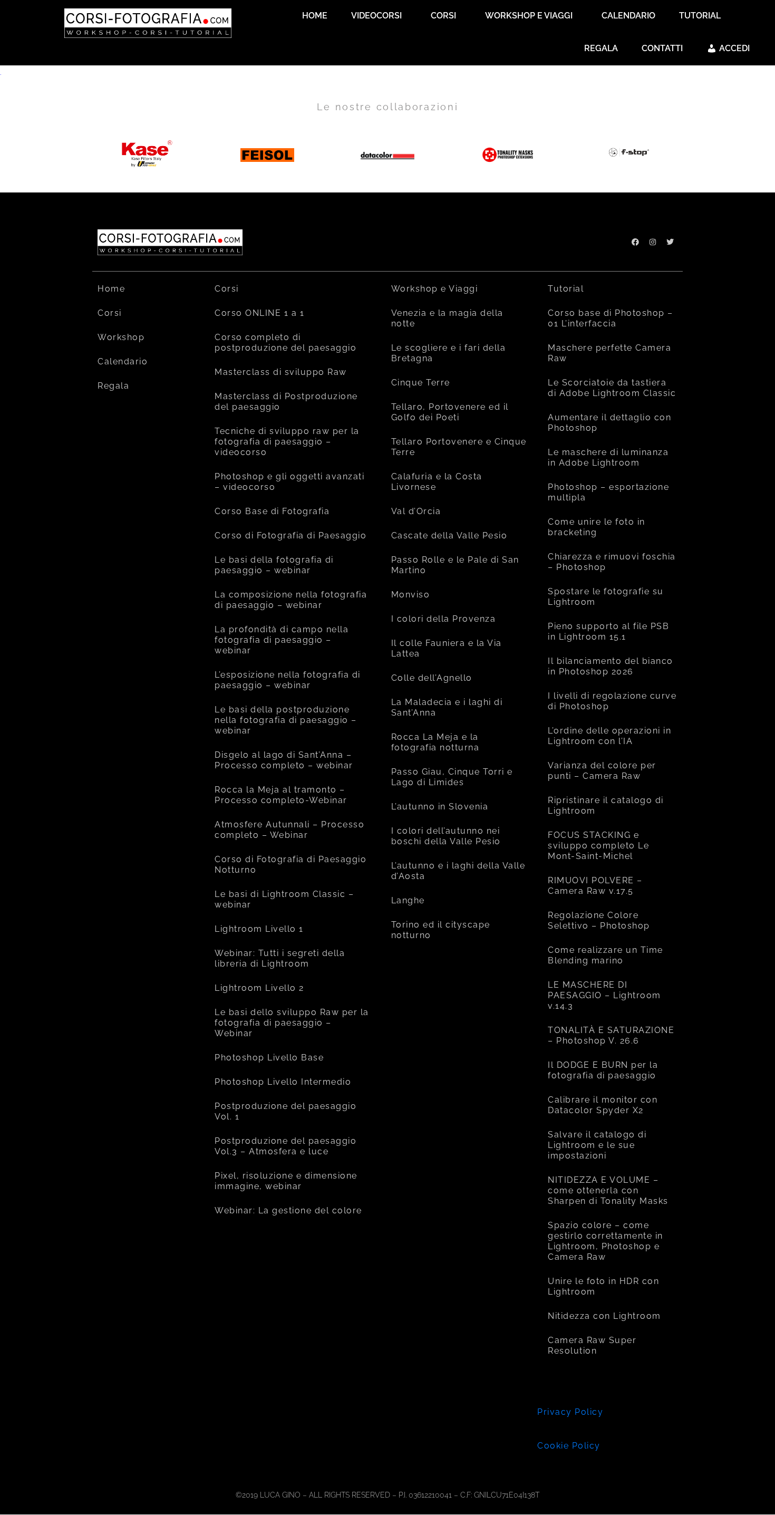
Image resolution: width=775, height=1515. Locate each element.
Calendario (123, 361)
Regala (113, 386)
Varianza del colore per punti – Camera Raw (602, 770)
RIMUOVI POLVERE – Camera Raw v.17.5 (595, 885)
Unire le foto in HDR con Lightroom (603, 1286)
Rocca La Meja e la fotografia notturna (435, 742)
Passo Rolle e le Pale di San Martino (455, 565)
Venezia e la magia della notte (447, 318)
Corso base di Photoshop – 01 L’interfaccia (610, 318)
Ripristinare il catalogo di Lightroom (606, 805)
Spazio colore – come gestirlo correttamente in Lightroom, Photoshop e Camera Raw (605, 1241)
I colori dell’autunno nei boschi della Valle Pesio (446, 836)
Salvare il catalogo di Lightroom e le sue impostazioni (597, 1145)
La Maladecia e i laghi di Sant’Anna (447, 707)
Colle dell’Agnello (431, 678)
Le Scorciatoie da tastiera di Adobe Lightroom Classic (612, 388)
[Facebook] (635, 242)
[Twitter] (670, 242)
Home (111, 289)
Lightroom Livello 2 (259, 988)
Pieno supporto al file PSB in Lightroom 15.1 (608, 631)
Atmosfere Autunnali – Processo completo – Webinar (289, 829)
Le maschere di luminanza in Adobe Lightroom (608, 457)
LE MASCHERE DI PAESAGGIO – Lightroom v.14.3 (604, 995)
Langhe (408, 900)
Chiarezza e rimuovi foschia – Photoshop (612, 562)
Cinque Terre (420, 383)
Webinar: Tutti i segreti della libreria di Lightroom (280, 958)
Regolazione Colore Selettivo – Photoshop (599, 920)
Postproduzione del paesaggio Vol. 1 (285, 1111)
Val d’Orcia (416, 511)
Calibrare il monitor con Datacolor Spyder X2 (602, 1105)
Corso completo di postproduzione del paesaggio (285, 342)
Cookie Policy (568, 1446)
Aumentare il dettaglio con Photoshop (609, 422)
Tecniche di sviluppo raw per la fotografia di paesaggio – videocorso (287, 441)
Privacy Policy (570, 1412)
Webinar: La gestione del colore (288, 1210)
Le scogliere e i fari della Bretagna (448, 353)
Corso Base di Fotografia (272, 511)
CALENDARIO (628, 16)
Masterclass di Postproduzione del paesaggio (286, 401)
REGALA (601, 48)
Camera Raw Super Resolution (592, 1345)
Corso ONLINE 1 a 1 (259, 313)
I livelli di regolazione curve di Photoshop (612, 701)
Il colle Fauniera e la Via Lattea (446, 648)
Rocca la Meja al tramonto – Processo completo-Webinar (281, 795)
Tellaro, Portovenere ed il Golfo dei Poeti (450, 412)
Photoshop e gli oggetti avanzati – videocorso (289, 481)
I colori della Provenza (443, 619)
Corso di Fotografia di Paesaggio (290, 535)
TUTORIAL (700, 16)
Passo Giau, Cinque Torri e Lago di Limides (452, 777)
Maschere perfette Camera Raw (609, 353)
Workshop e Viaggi (434, 289)
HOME (314, 16)
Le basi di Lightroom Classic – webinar (284, 899)
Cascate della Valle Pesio (449, 535)
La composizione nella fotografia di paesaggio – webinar (291, 600)
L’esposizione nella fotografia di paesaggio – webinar (288, 680)
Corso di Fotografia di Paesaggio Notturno (290, 864)
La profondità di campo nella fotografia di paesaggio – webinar (281, 639)
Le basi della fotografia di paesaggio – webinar (274, 565)
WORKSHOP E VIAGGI (529, 16)
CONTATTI (662, 48)
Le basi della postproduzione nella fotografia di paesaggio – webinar (286, 720)
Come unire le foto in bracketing (596, 527)
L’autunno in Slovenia (440, 807)
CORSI (443, 16)
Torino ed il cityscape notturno (440, 930)
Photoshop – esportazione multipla (608, 492)
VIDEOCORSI (376, 16)
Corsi (110, 313)
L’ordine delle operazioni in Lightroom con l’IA (609, 736)
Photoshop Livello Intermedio (283, 1082)
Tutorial (566, 289)
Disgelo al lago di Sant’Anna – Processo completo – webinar (284, 760)
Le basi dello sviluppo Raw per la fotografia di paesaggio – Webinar (292, 1022)
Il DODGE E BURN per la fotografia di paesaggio (603, 1070)
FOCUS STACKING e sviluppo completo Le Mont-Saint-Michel (598, 845)
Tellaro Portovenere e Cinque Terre (459, 447)
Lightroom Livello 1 (259, 929)
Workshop (121, 337)
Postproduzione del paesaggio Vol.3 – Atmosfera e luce (285, 1146)
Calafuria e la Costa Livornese (436, 481)
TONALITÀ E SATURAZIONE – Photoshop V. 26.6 (611, 1035)
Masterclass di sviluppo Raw (281, 372)
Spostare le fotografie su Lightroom (606, 596)
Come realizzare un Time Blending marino (605, 955)
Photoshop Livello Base (269, 1058)
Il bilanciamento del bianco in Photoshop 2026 (610, 666)
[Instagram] (652, 242)
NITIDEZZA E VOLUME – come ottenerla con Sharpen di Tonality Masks (608, 1190)
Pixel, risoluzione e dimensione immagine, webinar (286, 1181)
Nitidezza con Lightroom (604, 1316)
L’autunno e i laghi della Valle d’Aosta (458, 871)
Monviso (410, 595)
